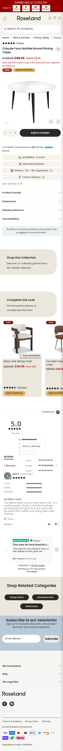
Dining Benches (45, 597)
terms (23, 233)
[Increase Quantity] (15, 133)
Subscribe (51, 639)
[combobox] (50, 465)
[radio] (28, 440)
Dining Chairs (17, 597)
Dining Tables (41, 38)
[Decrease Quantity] (5, 133)
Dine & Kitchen (21, 38)
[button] (10, 518)
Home (5, 38)
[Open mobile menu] (5, 19)
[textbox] (58, 467)
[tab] (9, 457)
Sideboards (32, 606)
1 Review (20, 43)
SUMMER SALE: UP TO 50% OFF (31, 2)
